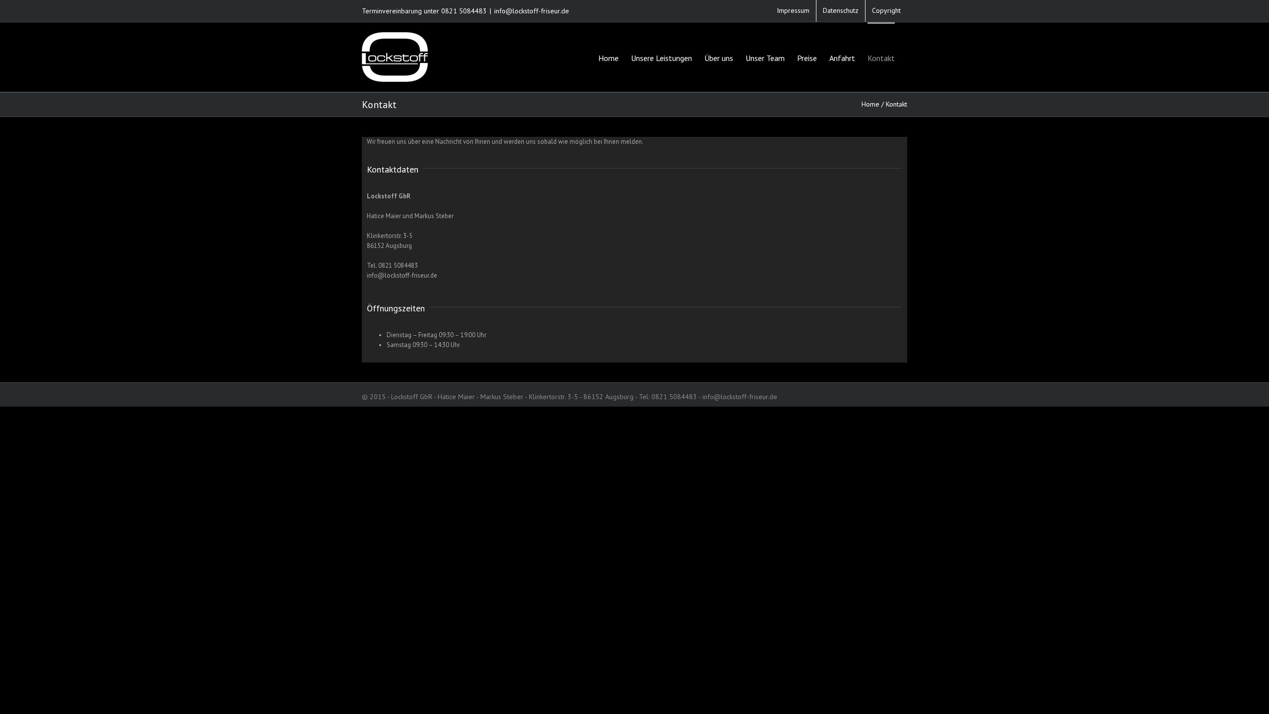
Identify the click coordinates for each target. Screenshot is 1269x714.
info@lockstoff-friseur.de (531, 10)
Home (870, 104)
